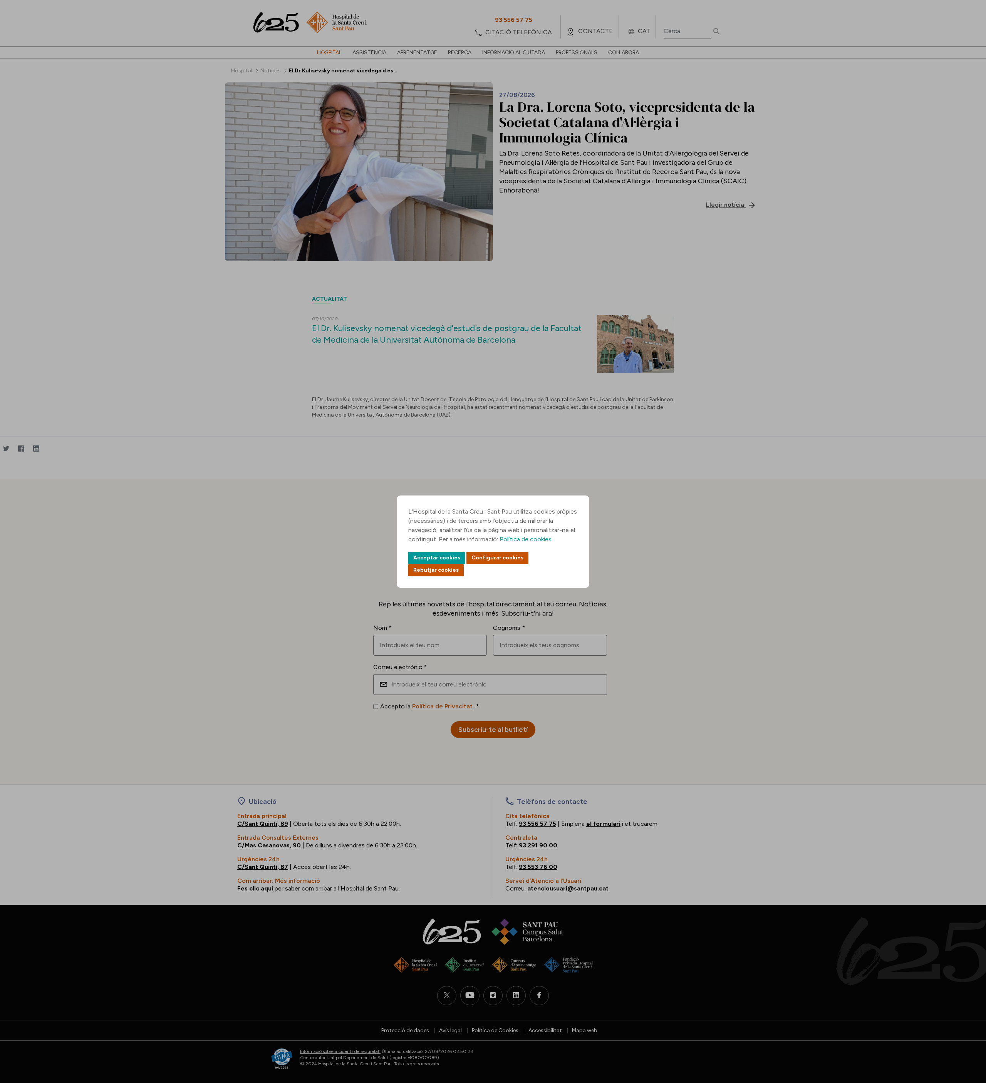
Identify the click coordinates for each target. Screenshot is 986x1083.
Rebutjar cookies (436, 570)
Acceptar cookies (436, 557)
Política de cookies (526, 539)
